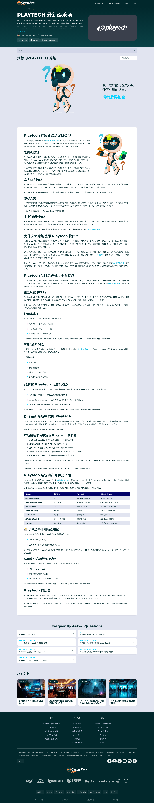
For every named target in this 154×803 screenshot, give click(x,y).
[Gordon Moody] (74, 781)
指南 (126, 3)
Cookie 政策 (39, 800)
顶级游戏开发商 (77, 742)
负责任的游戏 (77, 731)
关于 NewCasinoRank (103, 723)
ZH (19, 761)
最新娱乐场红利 (114, 3)
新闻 (135, 3)
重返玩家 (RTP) (114, 283)
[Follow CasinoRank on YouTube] (125, 761)
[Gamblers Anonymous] (40, 781)
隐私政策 (65, 800)
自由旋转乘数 (83, 349)
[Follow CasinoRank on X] (119, 761)
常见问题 (103, 735)
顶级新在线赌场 (94, 229)
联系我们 (103, 742)
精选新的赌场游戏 (52, 141)
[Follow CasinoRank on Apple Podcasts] (135, 761)
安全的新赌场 (51, 727)
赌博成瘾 (77, 739)
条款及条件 (90, 800)
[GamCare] (55, 781)
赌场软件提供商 (63, 480)
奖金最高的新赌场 (51, 739)
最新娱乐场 (99, 3)
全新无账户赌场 (51, 735)
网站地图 (116, 800)
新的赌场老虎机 (118, 263)
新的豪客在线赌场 (51, 731)
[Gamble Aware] (102, 781)
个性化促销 (99, 255)
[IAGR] (29, 781)
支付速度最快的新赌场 (51, 723)
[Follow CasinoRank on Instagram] (114, 761)
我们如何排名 (103, 731)
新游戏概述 (77, 727)
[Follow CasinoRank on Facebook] (109, 761)
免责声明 (103, 739)
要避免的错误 (77, 723)
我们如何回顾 (103, 727)
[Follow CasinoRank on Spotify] (130, 761)
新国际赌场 (77, 735)
